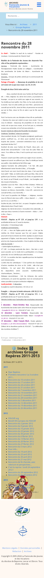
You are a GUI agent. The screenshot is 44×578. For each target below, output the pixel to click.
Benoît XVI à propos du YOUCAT (22, 421)
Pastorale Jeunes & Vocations (19, 5)
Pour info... (13, 449)
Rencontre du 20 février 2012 (21, 441)
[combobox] (22, 16)
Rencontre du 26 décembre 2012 (22, 475)
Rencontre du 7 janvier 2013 (20, 485)
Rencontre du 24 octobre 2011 (21, 385)
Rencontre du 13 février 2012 (21, 439)
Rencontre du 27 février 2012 (21, 444)
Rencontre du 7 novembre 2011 (22, 390)
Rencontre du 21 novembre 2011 (22, 395)
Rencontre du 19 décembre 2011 (22, 405)
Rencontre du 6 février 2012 (20, 436)
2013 (6, 480)
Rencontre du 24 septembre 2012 (23, 472)
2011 (6, 367)
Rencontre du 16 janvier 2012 (21, 428)
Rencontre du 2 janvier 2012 (20, 423)
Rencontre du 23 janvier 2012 (21, 431)
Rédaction (16, 551)
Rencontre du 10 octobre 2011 (21, 380)
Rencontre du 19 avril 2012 (20, 451)
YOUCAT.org (13, 418)
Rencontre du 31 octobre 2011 (21, 387)
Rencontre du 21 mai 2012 (19, 459)
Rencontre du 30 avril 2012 (20, 457)
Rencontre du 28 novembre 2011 (22, 398)
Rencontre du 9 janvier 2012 (20, 426)
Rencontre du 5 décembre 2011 (22, 400)
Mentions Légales (10, 548)
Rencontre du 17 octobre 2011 (21, 382)
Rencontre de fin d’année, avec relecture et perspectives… (21, 463)
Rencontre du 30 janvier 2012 (21, 433)
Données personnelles (30, 548)
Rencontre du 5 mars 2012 (20, 446)
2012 (6, 413)
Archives (28, 551)
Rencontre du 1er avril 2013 (20, 487)
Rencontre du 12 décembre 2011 (22, 403)
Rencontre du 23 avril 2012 (20, 454)
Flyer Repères (14, 372)
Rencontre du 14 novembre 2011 (22, 392)
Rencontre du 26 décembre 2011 (22, 408)
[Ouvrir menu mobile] (39, 4)
